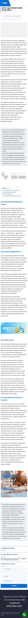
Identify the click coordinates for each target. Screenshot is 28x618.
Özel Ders (6, 16)
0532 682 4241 (14, 606)
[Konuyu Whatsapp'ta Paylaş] (19, 19)
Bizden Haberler (16, 16)
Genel (10, 16)
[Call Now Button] (24, 615)
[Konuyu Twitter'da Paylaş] (17, 19)
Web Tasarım (12, 614)
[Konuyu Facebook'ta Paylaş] (15, 19)
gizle (7, 188)
